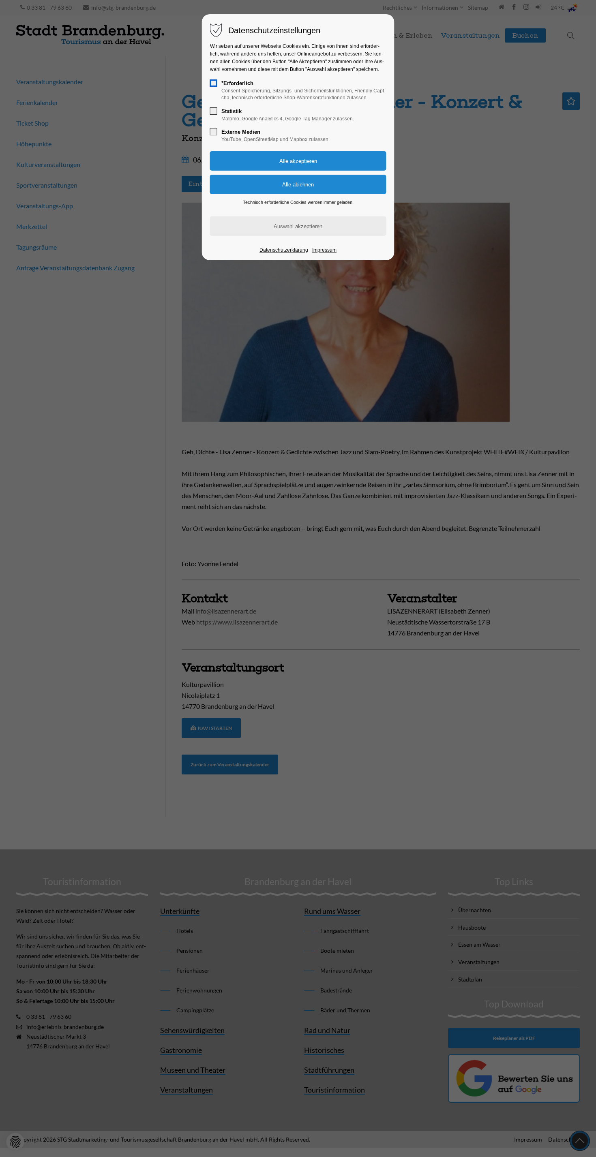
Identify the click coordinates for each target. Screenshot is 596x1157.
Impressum (324, 250)
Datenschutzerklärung (283, 250)
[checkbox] (213, 83)
